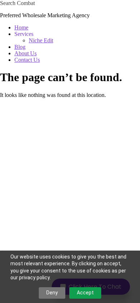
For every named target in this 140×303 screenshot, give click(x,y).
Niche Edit (41, 40)
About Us (25, 53)
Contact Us (27, 60)
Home (21, 27)
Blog (19, 47)
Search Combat (17, 3)
